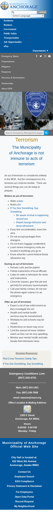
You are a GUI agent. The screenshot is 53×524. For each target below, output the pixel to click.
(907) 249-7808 (30, 392)
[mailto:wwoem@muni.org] (49, 56)
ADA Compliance (24, 481)
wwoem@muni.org (30, 397)
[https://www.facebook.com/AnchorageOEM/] (36, 56)
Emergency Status (10, 56)
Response (6, 72)
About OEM (6, 88)
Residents (8, 20)
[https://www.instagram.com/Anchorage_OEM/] (45, 56)
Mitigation (5, 66)
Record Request (24, 501)
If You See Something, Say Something (23, 364)
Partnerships (7, 83)
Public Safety (10, 33)
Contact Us (24, 472)
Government (10, 29)
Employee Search (24, 476)
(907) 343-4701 (27, 377)
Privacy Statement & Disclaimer (24, 486)
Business (8, 25)
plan (21, 201)
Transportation (11, 38)
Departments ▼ (41, 50)
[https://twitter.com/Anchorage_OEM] (41, 56)
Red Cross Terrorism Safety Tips (20, 358)
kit (19, 204)
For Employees (24, 492)
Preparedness (8, 61)
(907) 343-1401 (31, 387)
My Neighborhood (24, 506)
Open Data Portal (24, 497)
